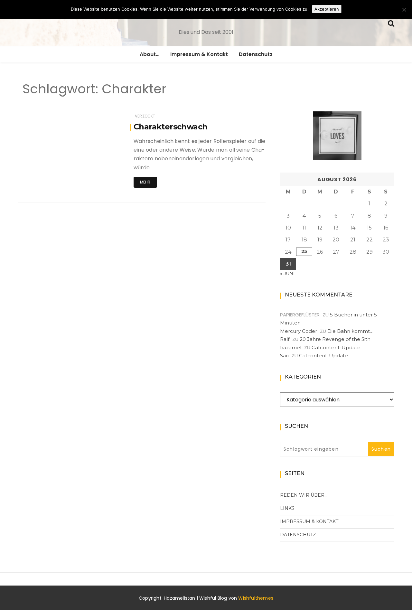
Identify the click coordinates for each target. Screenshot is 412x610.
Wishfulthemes (255, 598)
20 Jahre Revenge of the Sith (335, 339)
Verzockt (145, 116)
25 (304, 251)
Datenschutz (256, 54)
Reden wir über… (303, 495)
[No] (404, 9)
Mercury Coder (298, 331)
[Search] (391, 23)
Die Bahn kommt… (350, 331)
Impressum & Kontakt (199, 54)
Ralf (284, 339)
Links (287, 508)
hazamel (290, 347)
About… (149, 54)
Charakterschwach (170, 126)
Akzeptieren (326, 9)
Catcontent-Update (336, 347)
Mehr (145, 182)
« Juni (287, 274)
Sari (284, 355)
